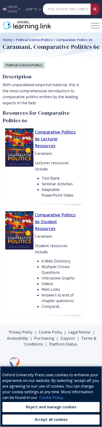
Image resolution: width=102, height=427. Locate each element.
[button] (12, 9)
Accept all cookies (51, 419)
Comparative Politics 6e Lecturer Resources (55, 138)
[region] (51, 396)
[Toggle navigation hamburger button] (95, 25)
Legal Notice (79, 332)
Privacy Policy (20, 332)
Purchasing (44, 338)
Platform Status (63, 344)
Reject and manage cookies (51, 407)
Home (7, 40)
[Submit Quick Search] (95, 9)
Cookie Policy (50, 332)
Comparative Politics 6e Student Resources (55, 221)
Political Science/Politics (34, 40)
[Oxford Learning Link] (38, 25)
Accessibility (17, 338)
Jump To (32, 9)
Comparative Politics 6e (74, 40)
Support (67, 338)
